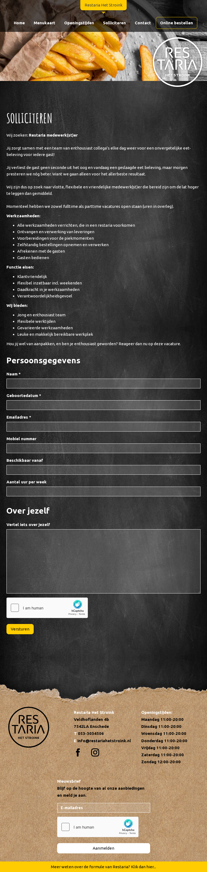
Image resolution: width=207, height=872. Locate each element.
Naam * (13, 374)
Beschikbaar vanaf (24, 460)
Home (19, 23)
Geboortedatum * (23, 395)
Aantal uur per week (26, 482)
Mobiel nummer (21, 438)
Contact (143, 23)
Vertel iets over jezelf (28, 524)
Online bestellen (176, 23)
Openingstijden (79, 23)
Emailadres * (18, 417)
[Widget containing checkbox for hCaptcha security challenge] (47, 608)
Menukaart (44, 23)
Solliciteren (114, 23)
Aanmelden (103, 848)
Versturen (20, 629)
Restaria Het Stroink (103, 5)
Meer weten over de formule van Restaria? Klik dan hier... (103, 866)
